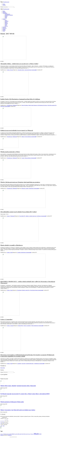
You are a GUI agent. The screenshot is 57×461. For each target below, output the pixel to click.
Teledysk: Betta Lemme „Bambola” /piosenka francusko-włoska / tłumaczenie (18, 385)
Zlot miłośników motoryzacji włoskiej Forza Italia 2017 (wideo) (18, 212)
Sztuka (11, 252)
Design (6, 16)
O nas (4, 3)
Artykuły (4, 12)
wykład (35, 363)
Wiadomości (5, 13)
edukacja (23, 136)
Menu (2, 9)
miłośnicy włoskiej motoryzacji (31, 216)
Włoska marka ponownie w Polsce (10, 151)
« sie (1, 425)
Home (4, 11)
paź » (4, 425)
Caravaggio (23, 363)
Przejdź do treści (6, 1)
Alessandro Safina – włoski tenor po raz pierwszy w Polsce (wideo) (19, 63)
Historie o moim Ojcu (26, 290)
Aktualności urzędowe (9, 15)
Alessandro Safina (21, 69)
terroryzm (26, 136)
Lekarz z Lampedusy (6, 319)
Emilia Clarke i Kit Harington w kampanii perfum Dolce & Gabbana (20, 99)
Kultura (8, 69)
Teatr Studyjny (32, 290)
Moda (6, 17)
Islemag (1, 435)
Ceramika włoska (20, 252)
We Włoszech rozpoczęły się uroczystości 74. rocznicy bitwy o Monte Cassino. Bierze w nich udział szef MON (25, 393)
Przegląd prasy (7, 14)
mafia (10, 433)
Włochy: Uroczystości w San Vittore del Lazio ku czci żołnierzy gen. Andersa (17, 410)
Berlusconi (23, 188)
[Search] (14, 372)
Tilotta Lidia (33, 325)
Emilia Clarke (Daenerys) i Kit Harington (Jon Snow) (37, 105)
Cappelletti (19, 363)
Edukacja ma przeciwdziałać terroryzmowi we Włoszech (16, 130)
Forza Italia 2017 (22, 216)
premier (27, 188)
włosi (40, 433)
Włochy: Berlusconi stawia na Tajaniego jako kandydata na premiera (20, 182)
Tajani (30, 188)
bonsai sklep (2, 367)
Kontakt (4, 4)
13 (3, 422)
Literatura (12, 325)
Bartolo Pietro (20, 325)
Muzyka (11, 69)
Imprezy (8, 216)
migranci (12, 433)
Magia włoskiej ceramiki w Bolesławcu (11, 245)
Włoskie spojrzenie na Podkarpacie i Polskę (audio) (12, 401)
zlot (37, 216)
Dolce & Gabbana (25, 105)
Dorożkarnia (19, 290)
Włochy (36, 434)
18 (1, 423)
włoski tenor (26, 69)
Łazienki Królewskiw (29, 363)
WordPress (10, 435)
